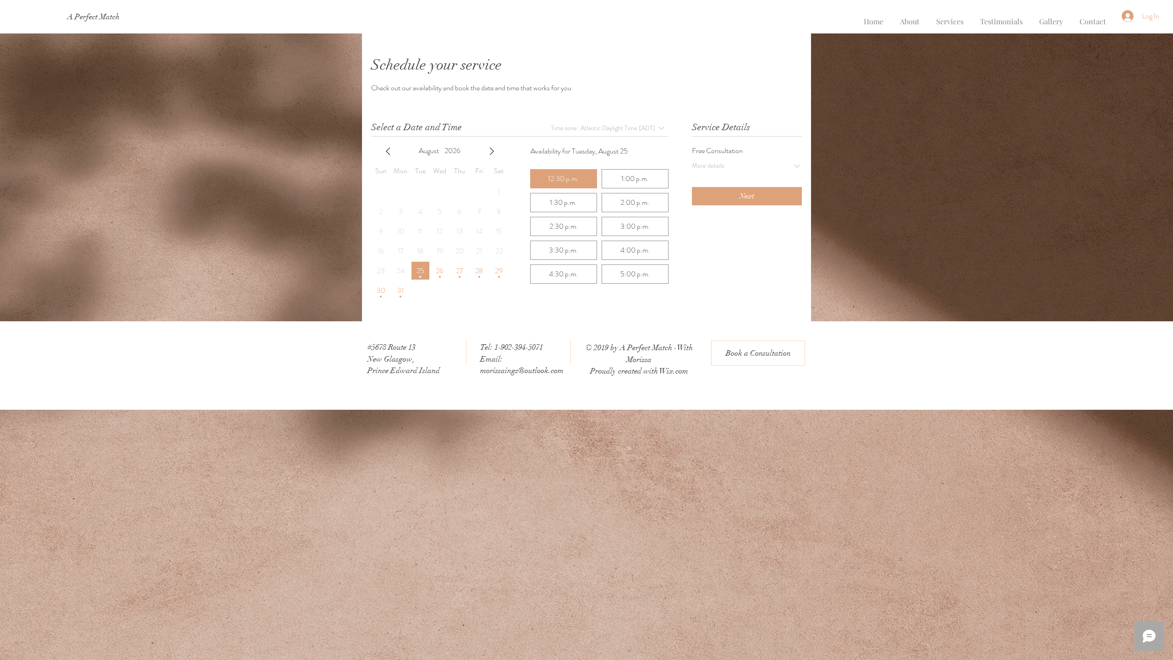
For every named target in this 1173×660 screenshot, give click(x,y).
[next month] (491, 151)
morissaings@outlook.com (522, 370)
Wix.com (673, 371)
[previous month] (388, 151)
